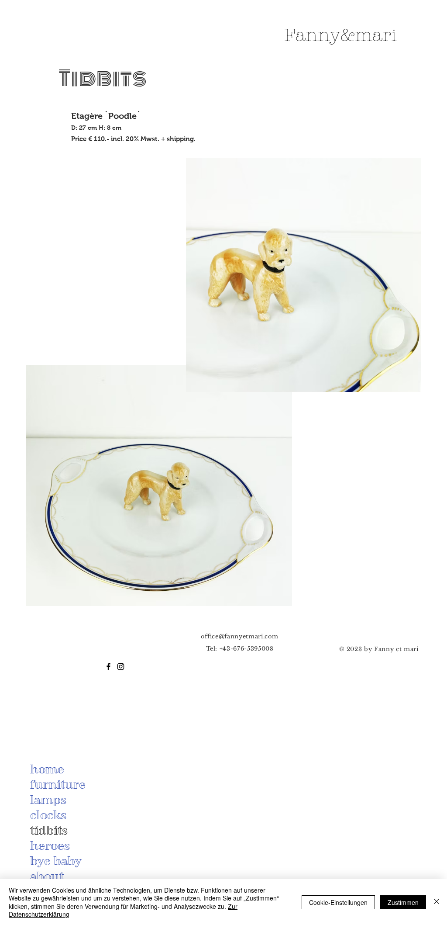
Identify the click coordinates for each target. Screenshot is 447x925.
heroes (50, 845)
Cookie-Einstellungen (338, 902)
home (47, 769)
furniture (58, 784)
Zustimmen (403, 902)
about (47, 876)
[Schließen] (436, 902)
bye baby (56, 861)
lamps (48, 800)
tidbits (49, 830)
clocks (48, 815)
